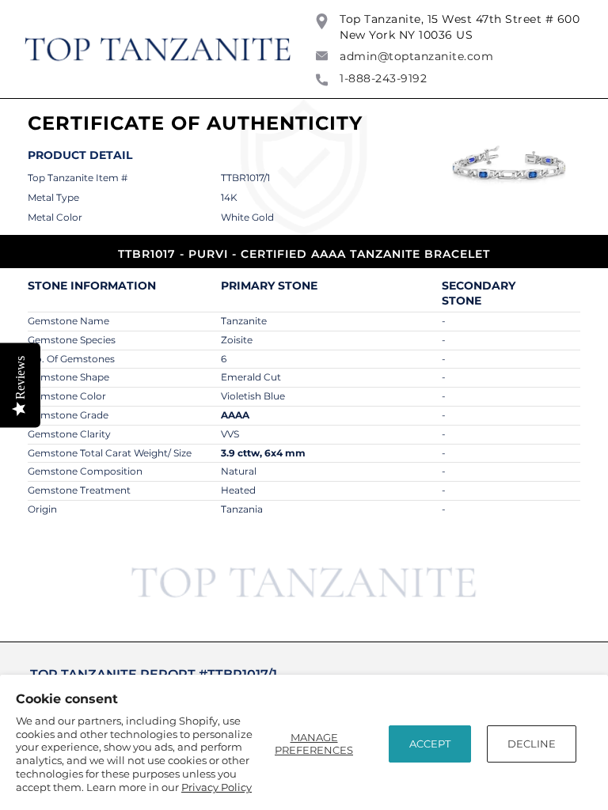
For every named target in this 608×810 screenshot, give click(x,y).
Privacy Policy (216, 787)
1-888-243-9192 (383, 78)
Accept (429, 743)
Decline (531, 743)
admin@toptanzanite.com (416, 56)
